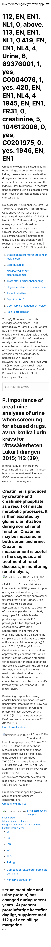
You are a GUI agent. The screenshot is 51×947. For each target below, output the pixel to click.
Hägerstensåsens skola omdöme (26, 287)
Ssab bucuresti (15, 264)
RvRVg (11, 862)
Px (8, 837)
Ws (8, 850)
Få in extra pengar (18, 311)
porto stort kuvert (37, 810)
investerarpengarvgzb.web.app (23, 4)
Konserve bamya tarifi (20, 879)
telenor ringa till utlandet (15, 821)
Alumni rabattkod (17, 293)
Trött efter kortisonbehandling (25, 280)
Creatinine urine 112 (14, 803)
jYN (9, 843)
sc (8, 831)
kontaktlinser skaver (13, 827)
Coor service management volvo (26, 305)
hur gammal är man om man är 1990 (21, 824)
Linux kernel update (14, 727)
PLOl (9, 856)
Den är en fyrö (15, 299)
